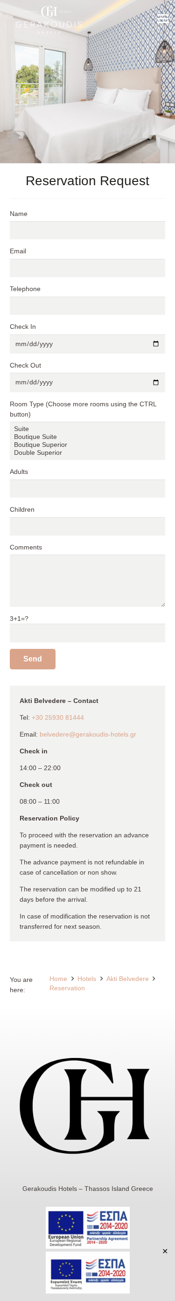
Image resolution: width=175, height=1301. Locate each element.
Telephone (25, 288)
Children (22, 509)
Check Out (25, 365)
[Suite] (87, 429)
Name (19, 213)
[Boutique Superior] (87, 445)
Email (18, 251)
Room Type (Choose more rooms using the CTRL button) (83, 409)
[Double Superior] (87, 453)
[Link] (49, 21)
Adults (19, 471)
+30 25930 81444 (58, 717)
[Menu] (163, 18)
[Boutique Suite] (87, 437)
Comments (26, 547)
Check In (23, 326)
